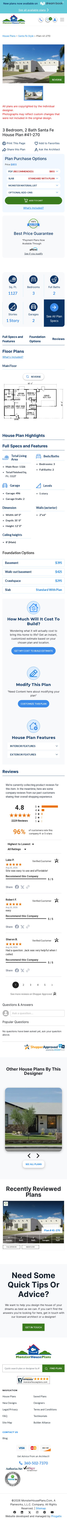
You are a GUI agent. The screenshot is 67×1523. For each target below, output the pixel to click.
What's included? (12, 357)
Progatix (56, 1516)
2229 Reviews (22, 820)
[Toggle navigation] (62, 19)
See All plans (34, 1164)
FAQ (4, 1415)
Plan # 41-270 (52, 1230)
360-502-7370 (36, 1463)
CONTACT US (10, 1432)
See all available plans (32, 10)
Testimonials (40, 1415)
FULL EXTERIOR (11, 1247)
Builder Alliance (42, 1422)
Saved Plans (40, 1396)
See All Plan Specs (54, 318)
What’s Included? (33, 208)
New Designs (9, 1402)
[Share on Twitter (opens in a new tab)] (22, 887)
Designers (39, 1402)
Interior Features (22, 745)
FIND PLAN (55, 1368)
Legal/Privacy (10, 1409)
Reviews (58, 339)
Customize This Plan (34, 703)
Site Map (7, 1422)
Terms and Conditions (45, 1409)
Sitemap (41, 1508)
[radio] (48, 806)
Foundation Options (37, 339)
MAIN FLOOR (30, 1247)
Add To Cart (36, 200)
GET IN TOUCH (33, 1327)
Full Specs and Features (12, 339)
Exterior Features (23, 754)
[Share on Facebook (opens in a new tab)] (17, 887)
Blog (5, 1438)
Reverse (57, 79)
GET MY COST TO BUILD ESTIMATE (33, 650)
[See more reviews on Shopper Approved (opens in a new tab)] (28, 887)
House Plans (9, 35)
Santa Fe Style (26, 35)
